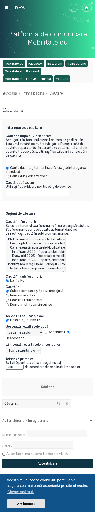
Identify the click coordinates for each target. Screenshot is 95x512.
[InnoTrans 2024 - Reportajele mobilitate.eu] (36, 260)
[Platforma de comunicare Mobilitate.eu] (36, 239)
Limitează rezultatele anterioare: (33, 345)
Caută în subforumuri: (24, 277)
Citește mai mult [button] (20, 492)
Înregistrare (38, 421)
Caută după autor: (21, 183)
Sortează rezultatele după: (27, 326)
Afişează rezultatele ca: (25, 316)
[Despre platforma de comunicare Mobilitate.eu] (36, 244)
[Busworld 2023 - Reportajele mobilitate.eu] (36, 256)
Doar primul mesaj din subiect (31, 305)
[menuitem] (20, 7)
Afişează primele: (19, 359)
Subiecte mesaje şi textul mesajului (36, 291)
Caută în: (13, 287)
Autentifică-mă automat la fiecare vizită (37, 454)
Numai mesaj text (23, 295)
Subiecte (33, 320)
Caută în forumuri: (21, 222)
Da (11, 280)
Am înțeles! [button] (26, 504)
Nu (22, 280)
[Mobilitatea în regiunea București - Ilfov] (36, 264)
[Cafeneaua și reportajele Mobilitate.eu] (36, 248)
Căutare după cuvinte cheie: (28, 136)
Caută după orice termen (28, 176)
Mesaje (14, 320)
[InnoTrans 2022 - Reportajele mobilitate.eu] (36, 252)
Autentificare (13, 421)
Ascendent (56, 332)
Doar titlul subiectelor (25, 300)
